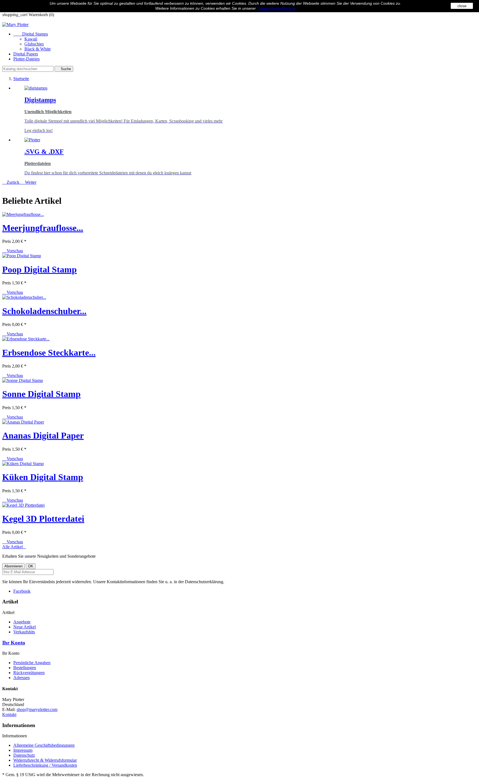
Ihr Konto (13, 643)
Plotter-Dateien (26, 59)
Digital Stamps (30, 34)
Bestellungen (24, 667)
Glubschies (34, 44)
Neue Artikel (24, 626)
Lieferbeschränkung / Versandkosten (45, 765)
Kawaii (30, 39)
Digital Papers (25, 54)
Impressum (22, 750)
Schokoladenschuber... (44, 311)
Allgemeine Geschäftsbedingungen (44, 745)
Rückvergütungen (29, 672)
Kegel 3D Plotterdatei (43, 519)
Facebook (21, 591)
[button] (11, 182)
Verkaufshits (24, 631)
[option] (245, 109)
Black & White (37, 49)
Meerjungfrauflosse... (42, 228)
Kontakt (9, 714)
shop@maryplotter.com (37, 709)
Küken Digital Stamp (42, 477)
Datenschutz (24, 755)
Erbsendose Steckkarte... (49, 353)
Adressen (21, 677)
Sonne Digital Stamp (41, 394)
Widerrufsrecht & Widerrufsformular (45, 760)
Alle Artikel (14, 546)
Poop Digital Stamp (39, 269)
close (462, 6)
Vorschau (12, 250)
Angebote (21, 622)
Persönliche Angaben (31, 662)
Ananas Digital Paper (43, 435)
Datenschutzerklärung (276, 8)
